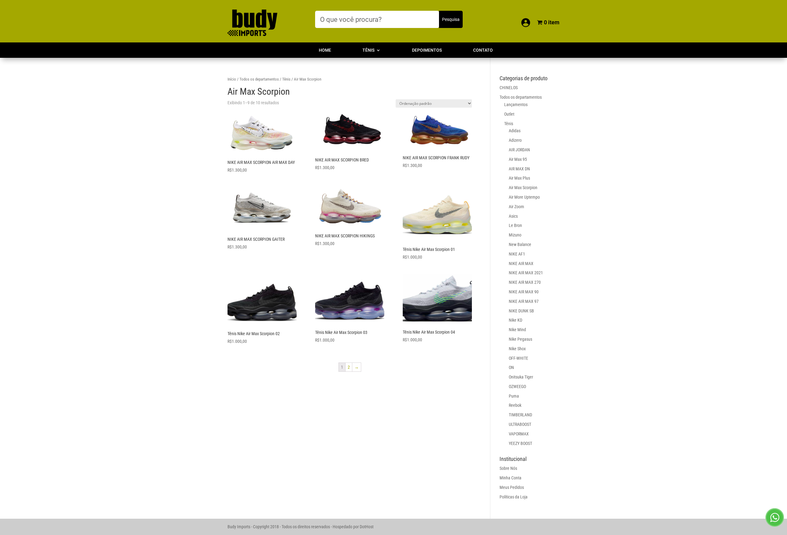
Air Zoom (516, 206)
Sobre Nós (508, 468)
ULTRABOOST (520, 424)
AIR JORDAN (519, 149)
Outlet (509, 114)
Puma (514, 396)
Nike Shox (517, 348)
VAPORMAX (519, 433)
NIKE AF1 (517, 254)
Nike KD (515, 320)
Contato (483, 50)
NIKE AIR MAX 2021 (526, 272)
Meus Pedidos (512, 487)
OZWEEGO (517, 386)
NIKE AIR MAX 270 (525, 282)
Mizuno (515, 234)
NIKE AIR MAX (521, 263)
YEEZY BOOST (520, 443)
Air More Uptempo (524, 197)
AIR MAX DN (519, 168)
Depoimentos (427, 50)
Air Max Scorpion (523, 187)
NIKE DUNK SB (521, 310)
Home (325, 50)
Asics (513, 216)
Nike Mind (517, 329)
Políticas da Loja (514, 496)
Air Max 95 (518, 159)
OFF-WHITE (518, 358)
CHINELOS (509, 87)
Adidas (514, 130)
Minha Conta (510, 477)
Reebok (515, 405)
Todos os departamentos (259, 79)
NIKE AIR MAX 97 (524, 301)
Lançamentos (516, 104)
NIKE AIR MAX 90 (524, 291)
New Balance (520, 244)
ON (511, 367)
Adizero (515, 140)
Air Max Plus (519, 178)
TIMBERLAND (520, 414)
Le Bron (515, 225)
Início (231, 79)
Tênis (368, 50)
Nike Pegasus (520, 339)
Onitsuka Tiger (521, 376)
